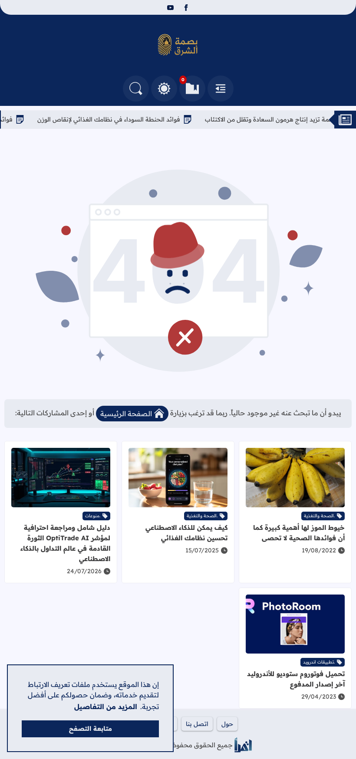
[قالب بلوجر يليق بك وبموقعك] (243, 744)
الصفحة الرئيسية (126, 413)
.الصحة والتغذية (319, 516)
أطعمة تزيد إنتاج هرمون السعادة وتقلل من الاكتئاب (284, 119)
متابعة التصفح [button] (90, 729)
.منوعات (92, 516)
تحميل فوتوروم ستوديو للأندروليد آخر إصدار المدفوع (296, 679)
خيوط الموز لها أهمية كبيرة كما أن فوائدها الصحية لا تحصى (299, 532)
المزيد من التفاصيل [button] (105, 706)
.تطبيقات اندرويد (319, 662)
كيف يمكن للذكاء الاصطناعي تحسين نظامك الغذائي (186, 532)
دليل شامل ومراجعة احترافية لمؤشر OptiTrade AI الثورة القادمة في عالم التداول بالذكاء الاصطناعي (65, 543)
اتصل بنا (197, 724)
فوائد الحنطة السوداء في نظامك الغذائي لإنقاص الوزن (120, 119)
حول (227, 724)
